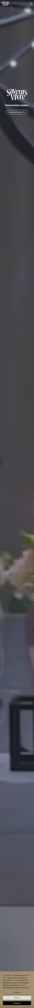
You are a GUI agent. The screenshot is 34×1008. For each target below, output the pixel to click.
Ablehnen (17, 998)
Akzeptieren (17, 1003)
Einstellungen (17, 992)
